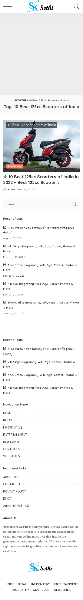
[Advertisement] (41, 54)
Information (14, 166)
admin (11, 189)
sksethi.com (10, 526)
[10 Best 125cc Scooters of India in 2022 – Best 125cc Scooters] (41, 145)
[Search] (76, 6)
